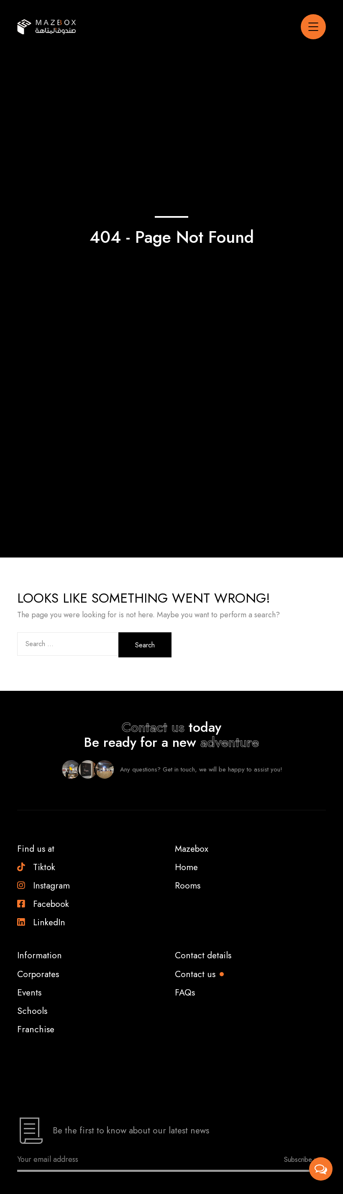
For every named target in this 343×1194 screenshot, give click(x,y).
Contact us (153, 727)
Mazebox (191, 849)
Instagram (51, 885)
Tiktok (44, 867)
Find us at (35, 849)
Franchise (35, 1029)
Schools (32, 1011)
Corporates (38, 974)
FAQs (185, 992)
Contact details (203, 955)
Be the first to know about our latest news (131, 1130)
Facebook (51, 904)
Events (29, 992)
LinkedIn (49, 922)
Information (39, 955)
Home (186, 867)
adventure (229, 742)
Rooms (187, 885)
